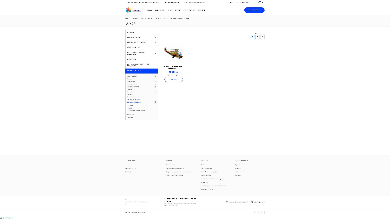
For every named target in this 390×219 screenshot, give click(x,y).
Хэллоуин (130, 117)
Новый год (130, 114)
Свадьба (130, 94)
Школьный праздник (133, 99)
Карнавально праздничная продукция (138, 65)
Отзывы (128, 165)
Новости (238, 168)
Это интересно (189, 10)
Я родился (130, 79)
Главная (149, 10)
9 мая (130, 108)
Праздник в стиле (160, 18)
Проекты (238, 165)
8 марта (131, 105)
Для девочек (131, 81)
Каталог (178, 10)
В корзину (173, 79)
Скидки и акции (133, 47)
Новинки (130, 32)
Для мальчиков (132, 84)
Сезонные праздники (176, 18)
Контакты (201, 10)
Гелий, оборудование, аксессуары (136, 53)
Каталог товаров (146, 18)
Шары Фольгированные (136, 42)
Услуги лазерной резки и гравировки (178, 172)
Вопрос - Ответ (130, 168)
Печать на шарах (172, 165)
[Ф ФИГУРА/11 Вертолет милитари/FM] (173, 53)
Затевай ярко (131, 97)
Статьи (237, 172)
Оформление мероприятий (175, 168)
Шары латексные (133, 37)
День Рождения (132, 76)
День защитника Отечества (137, 110)
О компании (159, 10)
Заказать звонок (254, 10)
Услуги (169, 10)
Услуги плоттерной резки (174, 175)
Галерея (238, 175)
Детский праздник (133, 86)
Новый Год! (131, 59)
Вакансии (128, 172)
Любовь (129, 89)
